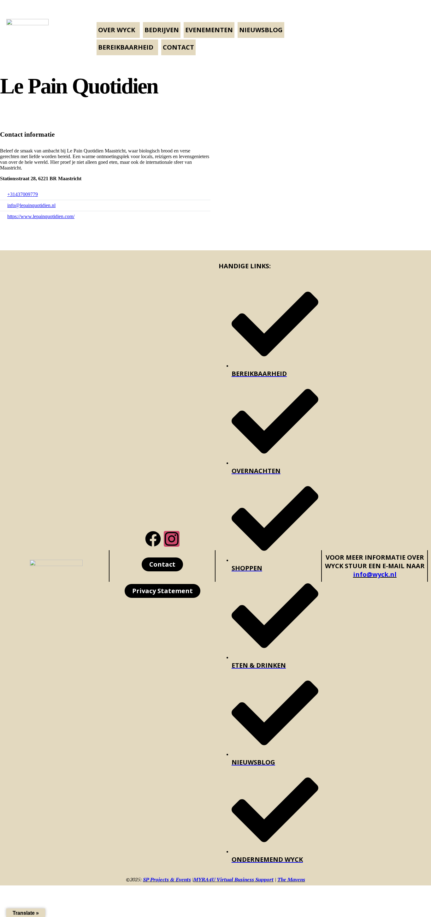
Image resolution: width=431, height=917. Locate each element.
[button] (118, 30)
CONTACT (178, 47)
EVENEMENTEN (209, 30)
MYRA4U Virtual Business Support (233, 879)
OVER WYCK (116, 30)
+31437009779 (22, 194)
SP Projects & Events (167, 879)
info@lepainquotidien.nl (31, 205)
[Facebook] (153, 539)
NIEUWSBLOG (261, 30)
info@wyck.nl (375, 574)
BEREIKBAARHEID (125, 47)
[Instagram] (172, 539)
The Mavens (291, 879)
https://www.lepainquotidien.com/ (40, 216)
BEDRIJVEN (162, 30)
